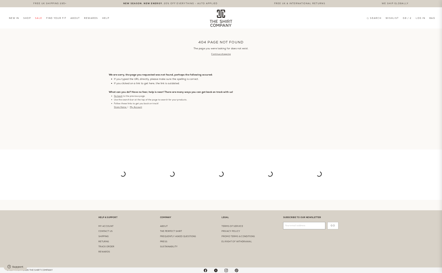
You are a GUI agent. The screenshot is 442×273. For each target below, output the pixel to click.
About (75, 18)
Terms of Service (232, 226)
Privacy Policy (231, 231)
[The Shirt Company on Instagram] (226, 270)
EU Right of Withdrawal (237, 241)
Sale (38, 18)
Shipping (103, 236)
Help (105, 18)
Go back (118, 96)
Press (163, 241)
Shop (27, 18)
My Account (136, 107)
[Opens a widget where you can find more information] (15, 267)
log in (420, 18)
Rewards (91, 18)
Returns (103, 241)
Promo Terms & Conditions (238, 236)
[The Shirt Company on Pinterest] (236, 270)
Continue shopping (221, 54)
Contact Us (105, 231)
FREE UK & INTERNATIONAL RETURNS (299, 3)
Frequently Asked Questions (178, 236)
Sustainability (169, 246)
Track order (106, 246)
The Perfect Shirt (171, 231)
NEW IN (14, 18)
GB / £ (407, 18)
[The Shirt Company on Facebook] (205, 270)
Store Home (120, 107)
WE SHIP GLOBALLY (395, 3)
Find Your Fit (56, 18)
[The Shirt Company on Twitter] (216, 270)
